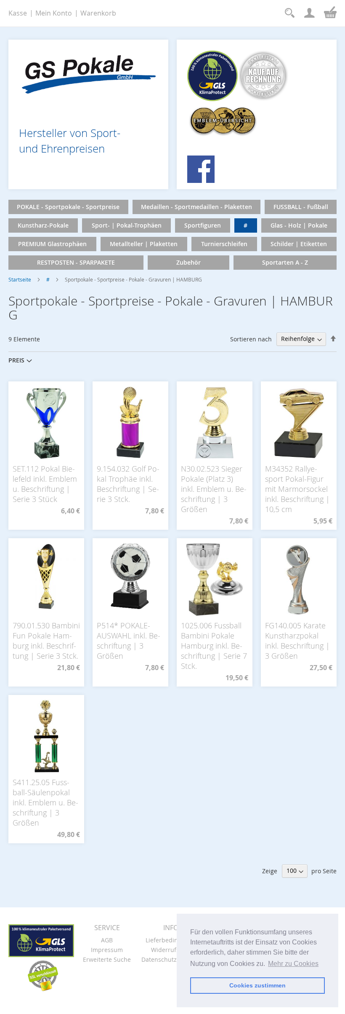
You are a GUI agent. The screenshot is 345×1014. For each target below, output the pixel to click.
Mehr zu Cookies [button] (293, 963)
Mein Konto (53, 13)
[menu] (172, 235)
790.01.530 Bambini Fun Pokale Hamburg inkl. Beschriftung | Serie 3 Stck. (46, 640)
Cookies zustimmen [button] (257, 985)
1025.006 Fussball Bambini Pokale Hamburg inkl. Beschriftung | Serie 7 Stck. (214, 645)
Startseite (19, 279)
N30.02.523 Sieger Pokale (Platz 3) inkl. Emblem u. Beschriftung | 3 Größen (214, 489)
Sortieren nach (251, 339)
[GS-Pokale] (88, 72)
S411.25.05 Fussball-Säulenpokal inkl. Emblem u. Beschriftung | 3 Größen (45, 802)
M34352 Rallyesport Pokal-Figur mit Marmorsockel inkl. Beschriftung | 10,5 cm (297, 489)
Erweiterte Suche (107, 959)
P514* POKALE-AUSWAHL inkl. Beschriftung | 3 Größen (128, 640)
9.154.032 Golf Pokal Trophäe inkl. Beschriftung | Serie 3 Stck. (128, 484)
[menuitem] (68, 207)
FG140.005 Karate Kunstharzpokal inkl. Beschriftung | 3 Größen (297, 640)
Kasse (17, 13)
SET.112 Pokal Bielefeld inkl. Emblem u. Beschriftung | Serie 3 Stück (45, 484)
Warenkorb (98, 13)
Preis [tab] (16, 360)
